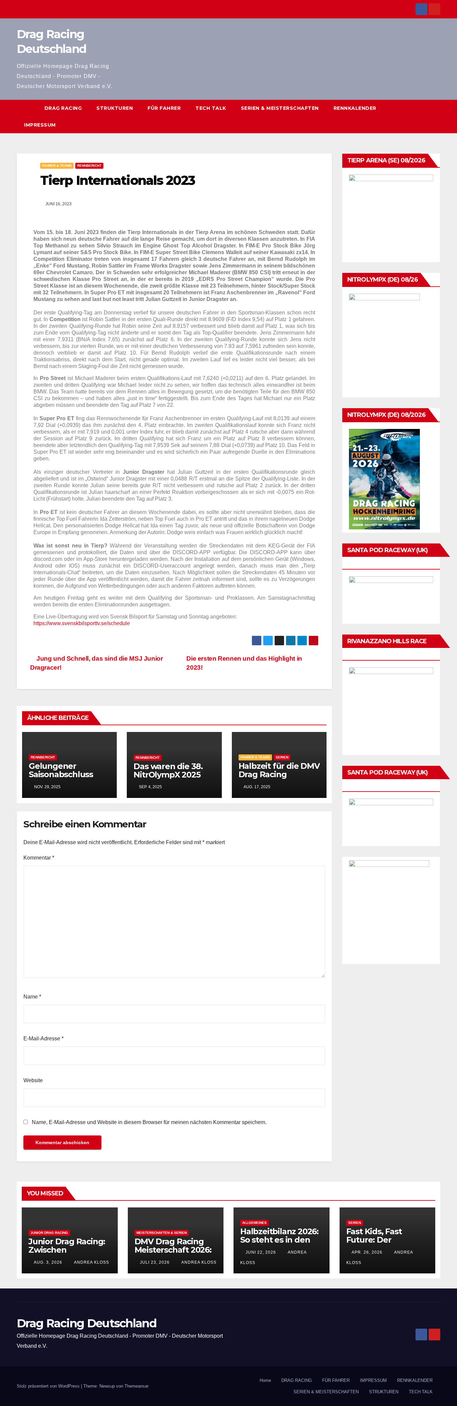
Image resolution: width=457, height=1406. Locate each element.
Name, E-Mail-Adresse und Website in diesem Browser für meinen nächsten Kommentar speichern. (149, 1122)
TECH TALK (210, 108)
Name (32, 997)
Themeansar (136, 1386)
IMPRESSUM (40, 125)
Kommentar (38, 858)
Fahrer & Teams (57, 165)
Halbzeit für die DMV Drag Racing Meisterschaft (279, 774)
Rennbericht (89, 165)
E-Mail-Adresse (43, 1038)
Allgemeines (254, 1223)
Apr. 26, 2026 (367, 1252)
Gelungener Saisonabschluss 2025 (61, 774)
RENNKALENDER (355, 108)
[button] (436, 116)
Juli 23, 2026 (155, 1262)
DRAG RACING (63, 108)
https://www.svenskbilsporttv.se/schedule (81, 623)
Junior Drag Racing (49, 1233)
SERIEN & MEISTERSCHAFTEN (280, 108)
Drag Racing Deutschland (86, 1323)
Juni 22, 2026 (261, 1252)
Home (265, 1380)
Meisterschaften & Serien (161, 1233)
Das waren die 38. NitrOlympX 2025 (168, 770)
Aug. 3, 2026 (48, 1262)
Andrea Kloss (91, 1262)
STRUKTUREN (114, 108)
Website (33, 1080)
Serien (282, 757)
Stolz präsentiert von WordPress (49, 1386)
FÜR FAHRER (164, 108)
